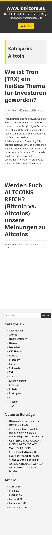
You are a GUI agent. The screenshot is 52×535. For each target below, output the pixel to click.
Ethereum (14, 359)
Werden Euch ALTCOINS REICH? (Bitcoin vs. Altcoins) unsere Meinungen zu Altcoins (25, 209)
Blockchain (15, 347)
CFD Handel (15, 351)
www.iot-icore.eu (26, 8)
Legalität (14, 385)
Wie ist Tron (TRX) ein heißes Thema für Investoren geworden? (25, 86)
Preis (12, 397)
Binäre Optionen (18, 338)
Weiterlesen (35, 163)
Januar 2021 (15, 499)
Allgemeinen (16, 330)
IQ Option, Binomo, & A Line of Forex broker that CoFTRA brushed (26, 467)
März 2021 (15, 490)
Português (15, 393)
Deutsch (13, 355)
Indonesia (14, 368)
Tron (11, 406)
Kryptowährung (18, 380)
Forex (12, 364)
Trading (13, 401)
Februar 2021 (16, 494)
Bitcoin (13, 343)
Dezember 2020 (17, 503)
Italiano (13, 376)
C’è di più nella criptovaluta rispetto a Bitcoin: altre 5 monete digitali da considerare (26, 432)
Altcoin (13, 334)
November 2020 (18, 507)
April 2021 (14, 486)
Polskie (13, 389)
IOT (11, 372)
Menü (27, 25)
